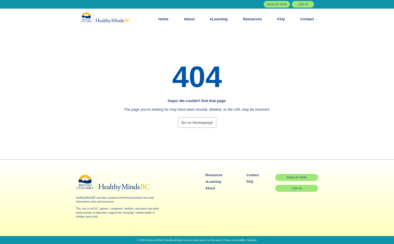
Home (163, 19)
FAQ (281, 19)
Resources (252, 19)
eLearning (219, 19)
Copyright (252, 240)
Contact (307, 19)
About (189, 19)
